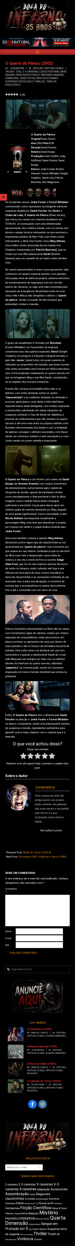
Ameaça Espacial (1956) (42, 1046)
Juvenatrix (45, 787)
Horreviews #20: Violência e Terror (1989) (42, 856)
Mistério (48, 1213)
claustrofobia (49, 71)
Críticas (38, 68)
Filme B (56, 1208)
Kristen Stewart (47, 78)
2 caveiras (11, 1184)
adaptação (43, 1189)
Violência (25, 1239)
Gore (64, 1208)
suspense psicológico (19, 81)
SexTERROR (34, 1229)
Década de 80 (45, 1203)
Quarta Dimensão (56, 1035)
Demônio (54, 1198)
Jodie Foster (27, 78)
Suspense (53, 1229)
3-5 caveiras (30, 71)
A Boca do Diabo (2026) (42, 1063)
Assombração (17, 1194)
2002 (19, 71)
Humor (9, 1213)
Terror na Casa (26, 1234)
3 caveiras (44, 1184)
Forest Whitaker (42, 74)
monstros (27, 1218)
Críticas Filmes (53, 68)
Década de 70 (31, 1203)
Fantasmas (12, 1208)
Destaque (10, 1203)
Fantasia (58, 1203)
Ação (32, 1194)
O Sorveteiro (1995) (39, 1029)
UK (58, 1234)
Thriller (39, 81)
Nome (8, 931)
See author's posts (51, 830)
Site (7, 945)
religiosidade (34, 1224)
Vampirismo (10, 1239)
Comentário (10, 890)
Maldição (33, 1213)
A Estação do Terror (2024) (44, 1081)
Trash (52, 1234)
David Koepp (23, 74)
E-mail (8, 938)
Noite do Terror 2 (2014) (37, 852)
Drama (20, 1203)
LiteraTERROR (21, 1213)
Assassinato (59, 1189)
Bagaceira (43, 1194)
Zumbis (38, 1239)
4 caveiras (27, 1189)
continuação (42, 1199)
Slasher (43, 1229)
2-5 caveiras (27, 1184)
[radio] (23, 756)
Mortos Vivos (42, 1219)
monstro (12, 1218)
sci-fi (24, 1228)
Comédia (30, 1198)
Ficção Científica (35, 1207)
